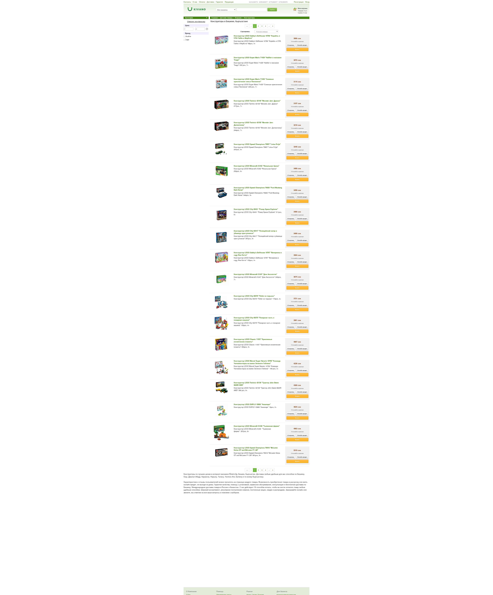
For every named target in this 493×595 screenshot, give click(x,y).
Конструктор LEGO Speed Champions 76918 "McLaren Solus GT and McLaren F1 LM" (256, 448)
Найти (272, 9)
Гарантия (219, 2)
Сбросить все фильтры (196, 21)
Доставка (210, 2)
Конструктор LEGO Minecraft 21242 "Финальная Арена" (256, 166)
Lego (187, 39)
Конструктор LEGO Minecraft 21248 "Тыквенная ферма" (257, 426)
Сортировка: (245, 32)
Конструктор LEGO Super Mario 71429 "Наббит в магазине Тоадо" (257, 58)
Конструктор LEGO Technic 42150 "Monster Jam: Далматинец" (253, 123)
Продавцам (229, 2)
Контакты (187, 2)
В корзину (291, 45)
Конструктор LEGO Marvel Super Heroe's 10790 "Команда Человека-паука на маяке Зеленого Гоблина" (257, 362)
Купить (297, 49)
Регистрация (299, 2)
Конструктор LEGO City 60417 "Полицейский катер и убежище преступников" (255, 232)
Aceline (188, 36)
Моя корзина (302, 8)
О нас (195, 2)
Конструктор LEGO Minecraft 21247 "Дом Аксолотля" (255, 274)
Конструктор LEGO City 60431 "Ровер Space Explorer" (256, 209)
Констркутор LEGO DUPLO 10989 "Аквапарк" (252, 404)
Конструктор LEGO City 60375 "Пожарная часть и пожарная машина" (254, 318)
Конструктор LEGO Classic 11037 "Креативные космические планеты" (253, 340)
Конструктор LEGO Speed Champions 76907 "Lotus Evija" (257, 144)
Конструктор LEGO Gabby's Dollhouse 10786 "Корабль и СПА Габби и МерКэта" (257, 37)
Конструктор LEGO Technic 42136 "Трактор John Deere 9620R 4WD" (256, 383)
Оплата (202, 2)
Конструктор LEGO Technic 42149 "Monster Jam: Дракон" (257, 101)
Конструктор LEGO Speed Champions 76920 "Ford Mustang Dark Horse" (258, 188)
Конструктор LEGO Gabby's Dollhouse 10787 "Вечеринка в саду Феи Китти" (258, 253)
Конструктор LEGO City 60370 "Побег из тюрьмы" (254, 296)
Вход (307, 2)
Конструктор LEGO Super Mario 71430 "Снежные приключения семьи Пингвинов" (254, 80)
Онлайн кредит (302, 45)
